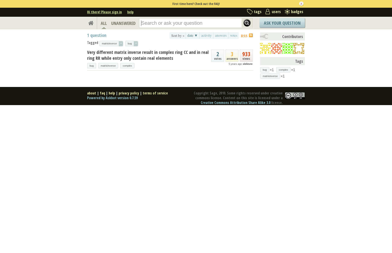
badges (297, 11)
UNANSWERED (123, 23)
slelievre (247, 64)
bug (92, 65)
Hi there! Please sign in (104, 12)
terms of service (155, 93)
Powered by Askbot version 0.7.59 (112, 97)
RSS (244, 35)
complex (127, 65)
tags (258, 11)
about (91, 93)
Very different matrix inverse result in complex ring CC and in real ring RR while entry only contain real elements (148, 55)
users (276, 11)
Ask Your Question (282, 23)
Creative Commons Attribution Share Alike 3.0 (235, 102)
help (130, 12)
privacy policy (129, 93)
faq (102, 93)
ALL (104, 23)
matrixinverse (108, 65)
